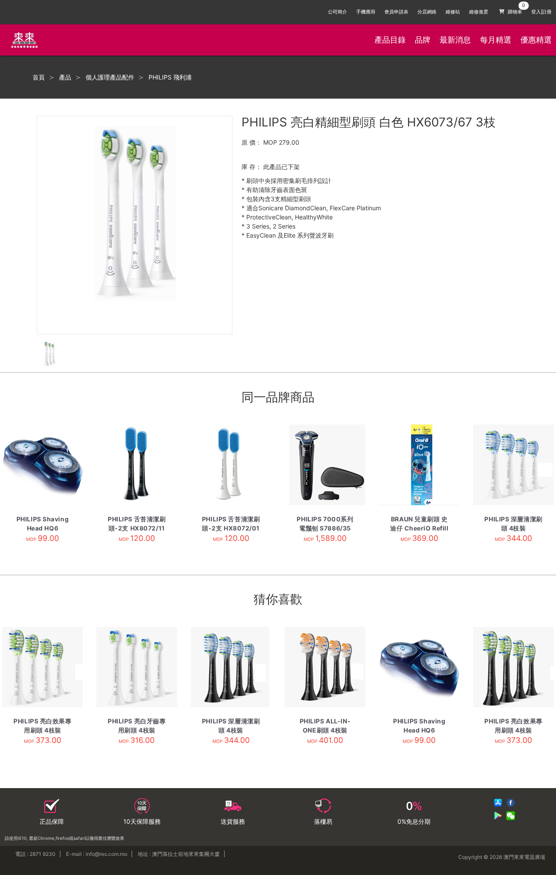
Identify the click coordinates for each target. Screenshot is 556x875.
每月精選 (495, 39)
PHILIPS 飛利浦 (170, 77)
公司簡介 (337, 12)
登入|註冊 (541, 12)
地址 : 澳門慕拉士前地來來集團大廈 (179, 854)
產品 (65, 77)
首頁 (39, 77)
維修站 (453, 12)
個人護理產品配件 (110, 77)
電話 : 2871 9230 (35, 854)
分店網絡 (427, 12)
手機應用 (365, 12)
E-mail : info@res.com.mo (96, 854)
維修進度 (478, 12)
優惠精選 (536, 39)
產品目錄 (390, 39)
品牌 (422, 39)
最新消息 (455, 39)
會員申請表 (396, 12)
